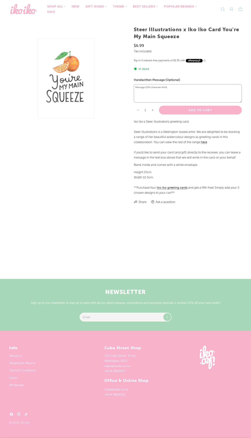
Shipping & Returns (22, 363)
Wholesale (16, 385)
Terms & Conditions (22, 370)
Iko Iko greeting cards (172, 188)
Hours (13, 378)
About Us (15, 356)
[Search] (222, 9)
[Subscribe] (167, 317)
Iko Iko (25, 423)
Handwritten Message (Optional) (157, 80)
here (204, 142)
